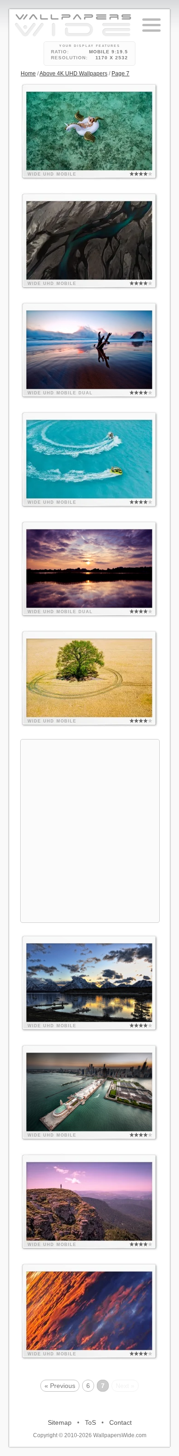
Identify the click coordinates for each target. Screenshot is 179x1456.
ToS (90, 1422)
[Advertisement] (89, 829)
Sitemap (60, 1422)
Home (28, 73)
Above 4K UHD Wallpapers (73, 73)
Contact (120, 1422)
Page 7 (120, 73)
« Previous (60, 1385)
